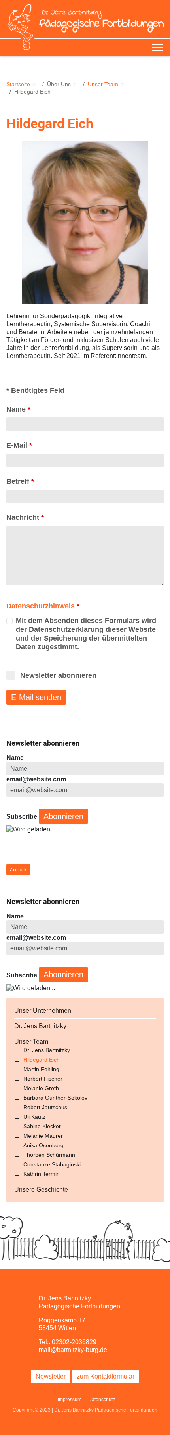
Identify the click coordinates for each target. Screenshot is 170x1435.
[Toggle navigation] (157, 47)
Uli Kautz (34, 1117)
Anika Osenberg (43, 1145)
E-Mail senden (36, 697)
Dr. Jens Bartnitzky (40, 1026)
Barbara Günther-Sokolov (55, 1098)
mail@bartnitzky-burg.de (73, 1350)
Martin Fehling (41, 1069)
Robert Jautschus (45, 1107)
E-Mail (19, 445)
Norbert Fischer (42, 1078)
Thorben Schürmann (49, 1155)
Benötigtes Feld (35, 390)
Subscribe (21, 816)
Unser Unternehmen (42, 1010)
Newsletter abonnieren (58, 675)
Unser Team (31, 1041)
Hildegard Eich (41, 1059)
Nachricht (25, 517)
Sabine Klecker (42, 1126)
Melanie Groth (41, 1088)
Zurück (18, 869)
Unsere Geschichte (41, 1189)
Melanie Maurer (43, 1136)
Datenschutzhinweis (40, 606)
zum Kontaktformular (105, 1376)
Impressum (69, 1399)
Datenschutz (101, 1399)
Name (18, 409)
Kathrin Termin (41, 1174)
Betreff (20, 481)
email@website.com (36, 779)
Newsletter (51, 1376)
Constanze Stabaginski (52, 1164)
